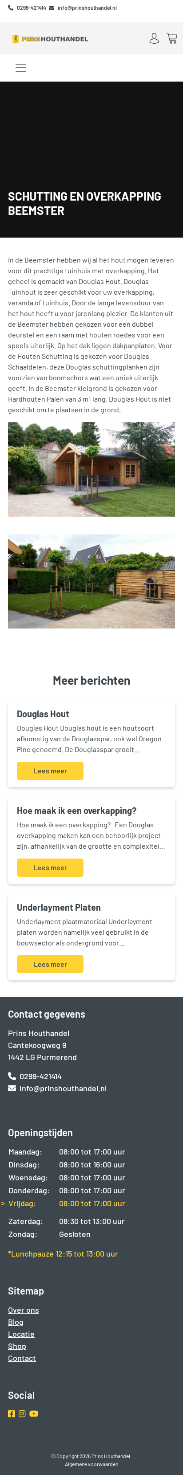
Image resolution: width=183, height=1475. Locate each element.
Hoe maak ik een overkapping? (76, 810)
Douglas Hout (43, 713)
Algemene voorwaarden (91, 1464)
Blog (16, 1322)
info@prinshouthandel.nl (87, 7)
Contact (22, 1358)
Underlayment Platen (59, 907)
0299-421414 (32, 7)
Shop (17, 1346)
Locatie (21, 1334)
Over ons (23, 1310)
